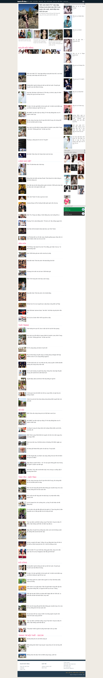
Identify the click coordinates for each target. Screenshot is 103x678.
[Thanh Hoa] (48, 51)
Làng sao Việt (24, 158)
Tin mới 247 (68, 244)
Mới (28, 1)
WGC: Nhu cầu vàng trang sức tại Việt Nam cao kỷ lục (41, 427)
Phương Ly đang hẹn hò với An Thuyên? (37, 136)
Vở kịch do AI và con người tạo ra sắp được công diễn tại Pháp (43, 301)
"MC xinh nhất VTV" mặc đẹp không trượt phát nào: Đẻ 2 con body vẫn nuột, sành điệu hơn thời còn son (49, 8)
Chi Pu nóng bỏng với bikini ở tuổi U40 (37, 345)
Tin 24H (67, 188)
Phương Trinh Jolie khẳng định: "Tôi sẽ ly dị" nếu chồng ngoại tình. (44, 218)
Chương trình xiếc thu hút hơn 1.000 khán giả (39, 268)
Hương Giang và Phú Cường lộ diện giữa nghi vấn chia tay (42, 200)
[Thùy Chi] (37, 51)
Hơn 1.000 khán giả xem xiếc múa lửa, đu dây (39, 250)
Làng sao (65, 1)
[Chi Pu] (43, 51)
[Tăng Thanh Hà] (23, 51)
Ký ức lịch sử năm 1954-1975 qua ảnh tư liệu (39, 314)
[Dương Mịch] (20, 51)
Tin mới (67, 4)
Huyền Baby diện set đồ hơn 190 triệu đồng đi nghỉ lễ (41, 375)
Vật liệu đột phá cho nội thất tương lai (37, 652)
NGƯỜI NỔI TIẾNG (70, 191)
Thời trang (49, 1)
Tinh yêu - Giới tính (27, 491)
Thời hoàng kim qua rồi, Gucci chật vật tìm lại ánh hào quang (43, 325)
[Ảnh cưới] (58, 50)
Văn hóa (41, 1)
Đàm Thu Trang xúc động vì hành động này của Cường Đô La (43, 212)
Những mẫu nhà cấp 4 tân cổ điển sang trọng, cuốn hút (41, 668)
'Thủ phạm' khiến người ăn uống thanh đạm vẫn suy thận (42, 642)
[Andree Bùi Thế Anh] (33, 51)
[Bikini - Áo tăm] (40, 51)
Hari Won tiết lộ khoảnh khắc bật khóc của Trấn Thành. (41, 226)
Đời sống (35, 1)
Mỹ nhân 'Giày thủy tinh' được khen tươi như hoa (40, 151)
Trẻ (45, 1)
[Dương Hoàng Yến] (58, 53)
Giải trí (55, 1)
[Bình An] (53, 51)
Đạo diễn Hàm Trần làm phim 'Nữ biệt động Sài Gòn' (41, 257)
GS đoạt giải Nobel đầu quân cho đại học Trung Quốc (41, 462)
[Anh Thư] (29, 51)
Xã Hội (21, 423)
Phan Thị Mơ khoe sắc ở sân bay (35, 161)
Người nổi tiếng (25, 48)
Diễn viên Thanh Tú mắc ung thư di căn (37, 194)
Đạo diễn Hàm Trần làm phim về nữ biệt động (39, 290)
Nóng (31, 1)
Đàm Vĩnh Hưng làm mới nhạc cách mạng (38, 275)
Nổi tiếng (60, 1)
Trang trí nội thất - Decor (30, 649)
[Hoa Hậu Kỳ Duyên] (26, 51)
